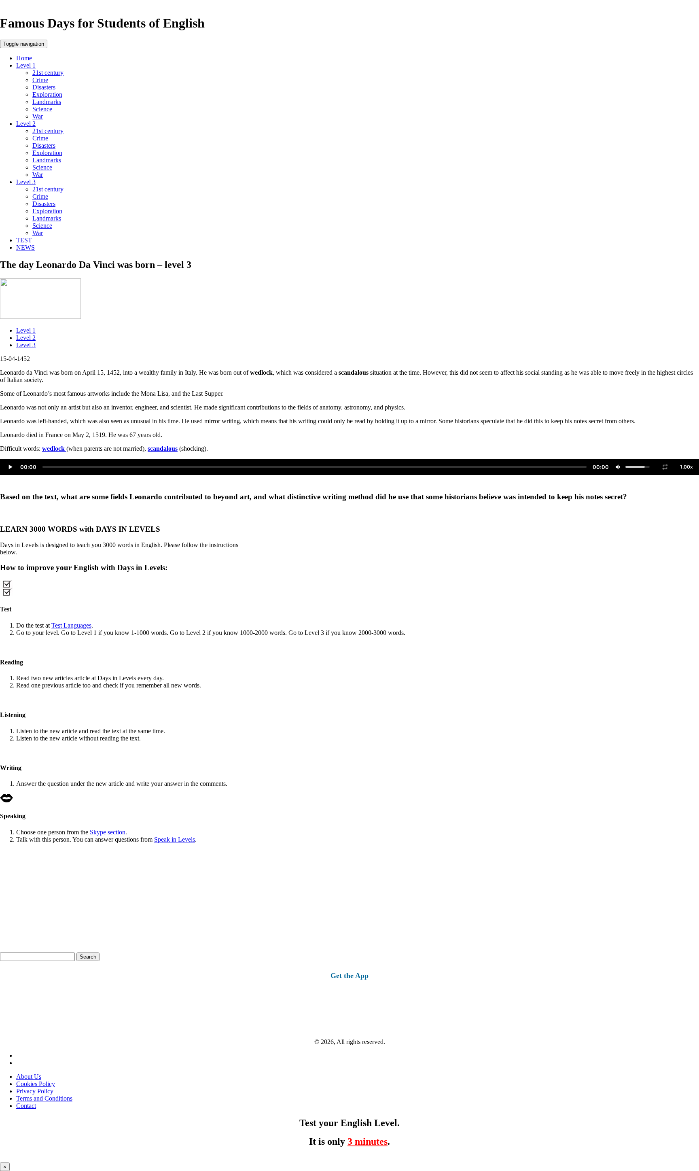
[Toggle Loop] (665, 467)
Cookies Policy (35, 1083)
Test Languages (71, 625)
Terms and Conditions (44, 1098)
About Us (28, 1076)
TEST (24, 240)
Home (24, 58)
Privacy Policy (34, 1091)
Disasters (43, 87)
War (37, 116)
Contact (26, 1105)
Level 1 (26, 65)
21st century (48, 72)
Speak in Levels (174, 839)
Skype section (107, 832)
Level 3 (26, 181)
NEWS (25, 247)
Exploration (47, 94)
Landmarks (46, 101)
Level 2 (26, 123)
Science (42, 109)
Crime (40, 79)
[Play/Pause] (10, 467)
